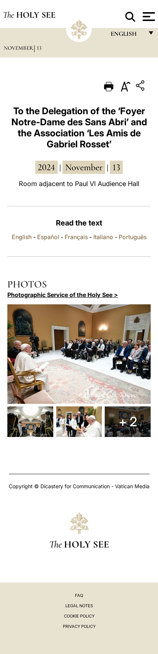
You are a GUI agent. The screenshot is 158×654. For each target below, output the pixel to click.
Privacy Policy (79, 626)
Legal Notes (79, 605)
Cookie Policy (79, 616)
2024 (46, 167)
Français (76, 237)
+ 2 (128, 421)
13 (39, 48)
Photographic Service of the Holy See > (62, 294)
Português (133, 237)
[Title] (141, 86)
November (18, 48)
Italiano (103, 237)
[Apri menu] (148, 16)
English (22, 237)
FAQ (79, 595)
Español (48, 237)
